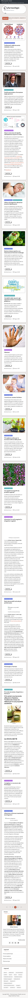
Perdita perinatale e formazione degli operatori (13, 93)
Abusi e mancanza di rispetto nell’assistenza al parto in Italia (13, 133)
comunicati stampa (19, 972)
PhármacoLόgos (8, 349)
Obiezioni (7, 352)
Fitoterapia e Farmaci (10, 666)
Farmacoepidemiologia (9, 42)
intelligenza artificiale (8, 983)
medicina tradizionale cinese (9, 985)
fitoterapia (6, 981)
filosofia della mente (18, 976)
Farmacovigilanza (8, 200)
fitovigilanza (12, 981)
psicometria (12, 987)
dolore (10, 974)
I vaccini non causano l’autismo (13, 397)
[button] (7, 907)
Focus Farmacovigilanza (16, 621)
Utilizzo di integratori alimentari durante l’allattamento (13, 203)
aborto (5, 972)
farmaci (20, 974)
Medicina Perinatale (9, 89)
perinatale (6, 987)
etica (15, 974)
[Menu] (5, 13)
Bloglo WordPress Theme (14, 995)
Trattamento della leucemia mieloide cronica (12, 46)
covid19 (5, 974)
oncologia (18, 985)
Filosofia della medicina (8, 976)
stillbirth (19, 987)
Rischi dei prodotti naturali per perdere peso (12, 602)
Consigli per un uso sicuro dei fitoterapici (12, 783)
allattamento (11, 972)
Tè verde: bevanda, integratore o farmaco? (13, 692)
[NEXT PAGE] (21, 907)
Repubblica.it (8, 169)
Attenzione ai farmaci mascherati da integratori (13, 814)
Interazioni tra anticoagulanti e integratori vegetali (13, 520)
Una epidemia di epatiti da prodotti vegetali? (11, 491)
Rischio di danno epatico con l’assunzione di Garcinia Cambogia (14, 251)
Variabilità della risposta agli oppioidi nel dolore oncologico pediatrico (12, 299)
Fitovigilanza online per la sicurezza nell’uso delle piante (12, 438)
